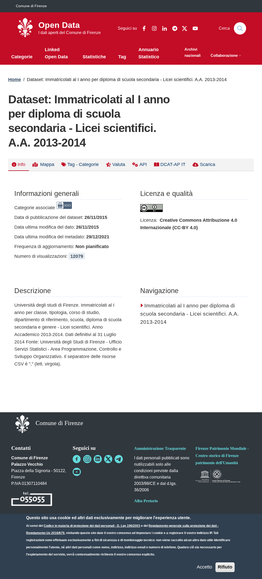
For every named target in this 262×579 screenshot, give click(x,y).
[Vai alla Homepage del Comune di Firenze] (22, 423)
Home (14, 79)
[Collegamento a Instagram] (87, 459)
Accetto (204, 567)
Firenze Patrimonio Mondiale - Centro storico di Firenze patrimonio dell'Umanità (222, 455)
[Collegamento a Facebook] (77, 459)
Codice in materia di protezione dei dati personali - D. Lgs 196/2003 (92, 526)
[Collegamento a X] (108, 459)
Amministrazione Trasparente (160, 448)
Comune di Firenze (31, 6)
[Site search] (240, 28)
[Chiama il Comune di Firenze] (31, 499)
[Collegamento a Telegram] (119, 459)
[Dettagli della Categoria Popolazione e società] (64, 207)
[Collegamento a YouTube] (77, 472)
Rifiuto (225, 567)
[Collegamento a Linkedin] (98, 459)
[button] (226, 56)
